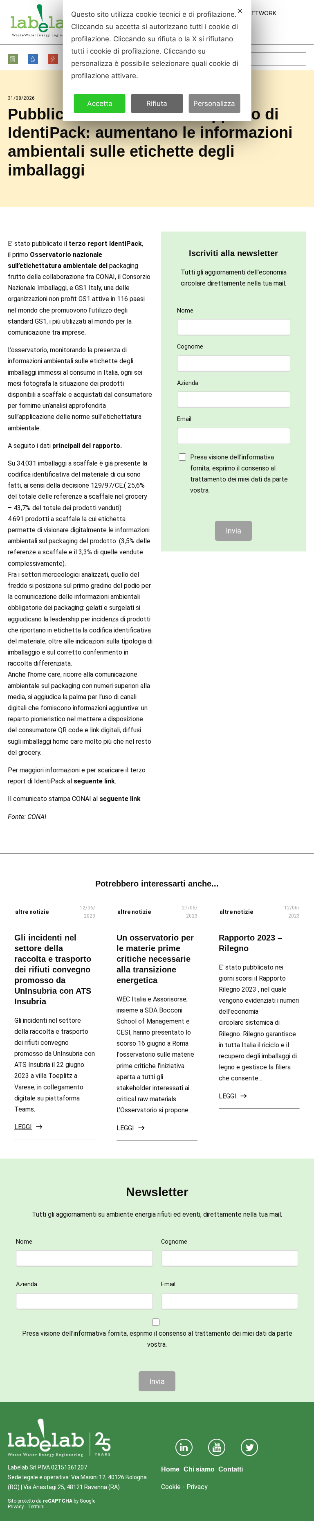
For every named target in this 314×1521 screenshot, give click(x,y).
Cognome (190, 346)
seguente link (94, 781)
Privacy (16, 1507)
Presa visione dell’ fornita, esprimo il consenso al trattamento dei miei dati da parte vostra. (239, 474)
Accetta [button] (99, 103)
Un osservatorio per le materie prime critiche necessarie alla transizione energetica (155, 959)
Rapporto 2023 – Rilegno (250, 943)
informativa (258, 457)
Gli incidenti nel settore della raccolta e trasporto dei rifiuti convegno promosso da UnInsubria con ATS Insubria (52, 969)
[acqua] (33, 59)
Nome (185, 310)
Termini (36, 1507)
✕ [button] (240, 11)
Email (184, 419)
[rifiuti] (13, 59)
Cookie (171, 1487)
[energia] (53, 59)
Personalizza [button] (214, 103)
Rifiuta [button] (156, 103)
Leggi (23, 1127)
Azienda (187, 383)
